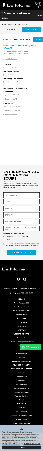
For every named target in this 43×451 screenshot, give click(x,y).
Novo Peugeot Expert (21, 311)
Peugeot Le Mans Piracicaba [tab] (16, 39)
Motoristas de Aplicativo (21, 361)
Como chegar (11, 59)
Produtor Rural (21, 353)
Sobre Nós (22, 408)
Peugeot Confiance (21, 388)
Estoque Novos (21, 322)
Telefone (24, 236)
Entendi (21, 447)
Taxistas (21, 357)
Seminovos (21, 326)
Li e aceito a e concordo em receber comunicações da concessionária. (22, 244)
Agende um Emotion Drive (21, 415)
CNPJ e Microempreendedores (21, 342)
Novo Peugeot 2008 (21, 307)
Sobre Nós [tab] (11, 29)
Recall (21, 400)
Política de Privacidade (23, 244)
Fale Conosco (21, 411)
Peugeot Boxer (21, 314)
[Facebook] (18, 279)
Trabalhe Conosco (22, 419)
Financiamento (21, 377)
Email (8, 239)
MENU (4, 7)
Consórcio (21, 373)
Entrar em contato (21, 252)
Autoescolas (21, 338)
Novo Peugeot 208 (21, 303)
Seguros (21, 380)
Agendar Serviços (21, 396)
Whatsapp (10, 236)
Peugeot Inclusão (22, 365)
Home (4, 24)
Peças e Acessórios (21, 392)
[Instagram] (25, 279)
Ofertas (21, 330)
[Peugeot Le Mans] (19, 5)
